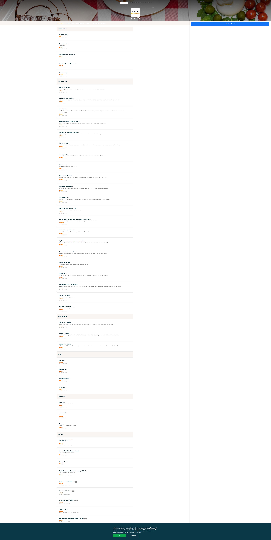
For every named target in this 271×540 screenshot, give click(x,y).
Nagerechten (96, 23)
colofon (149, 3)
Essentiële (133, 535)
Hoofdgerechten (70, 23)
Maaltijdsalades (80, 23)
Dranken (103, 23)
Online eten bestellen (230, 24)
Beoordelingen (134, 3)
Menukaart (124, 3)
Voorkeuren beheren (137, 530)
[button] (132, 23)
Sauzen (88, 23)
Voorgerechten (59, 23)
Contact (142, 3)
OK (119, 535)
